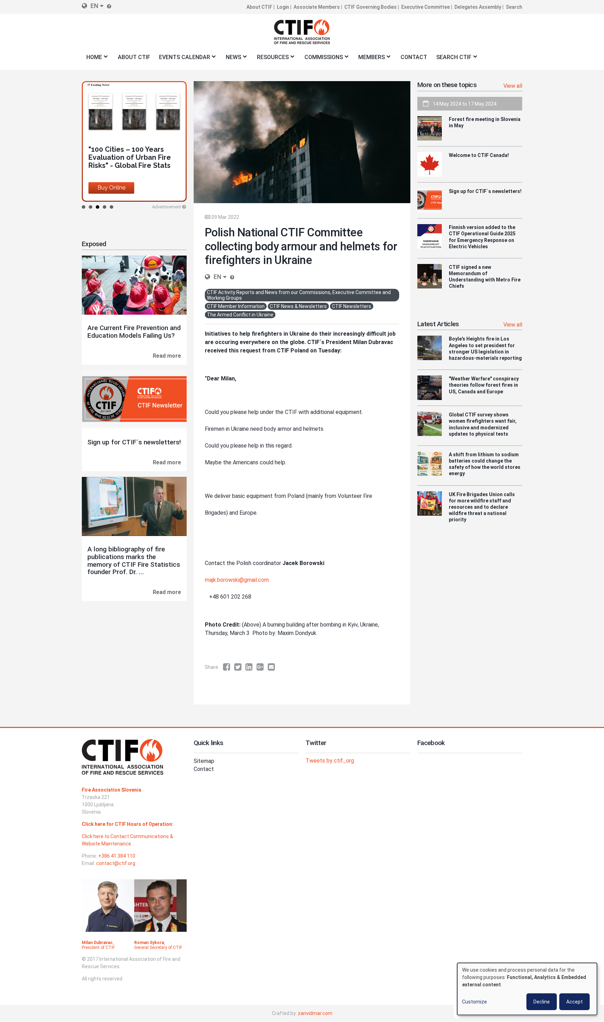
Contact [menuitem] (414, 57)
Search (514, 7)
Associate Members (317, 7)
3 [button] (97, 207)
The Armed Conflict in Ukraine (240, 314)
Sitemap (204, 761)
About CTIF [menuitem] (134, 57)
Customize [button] (474, 1002)
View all (512, 86)
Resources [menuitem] (270, 59)
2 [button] (90, 207)
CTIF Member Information (236, 306)
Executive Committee (425, 7)
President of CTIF (98, 947)
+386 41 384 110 (116, 856)
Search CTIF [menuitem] (452, 59)
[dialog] (527, 989)
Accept (574, 1002)
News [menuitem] (231, 59)
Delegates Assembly (477, 7)
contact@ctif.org (115, 863)
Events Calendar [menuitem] (182, 59)
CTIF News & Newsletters (298, 306)
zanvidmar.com (315, 1013)
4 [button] (104, 207)
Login (283, 7)
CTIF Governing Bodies (370, 7)
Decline (541, 1002)
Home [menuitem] (92, 59)
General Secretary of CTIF (158, 947)
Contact (204, 769)
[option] (134, 141)
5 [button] (111, 207)
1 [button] (83, 207)
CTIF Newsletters (351, 306)
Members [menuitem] (369, 59)
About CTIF (259, 7)
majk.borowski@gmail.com (237, 580)
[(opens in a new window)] (228, 667)
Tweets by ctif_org (329, 760)
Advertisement (166, 206)
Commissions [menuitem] (321, 59)
